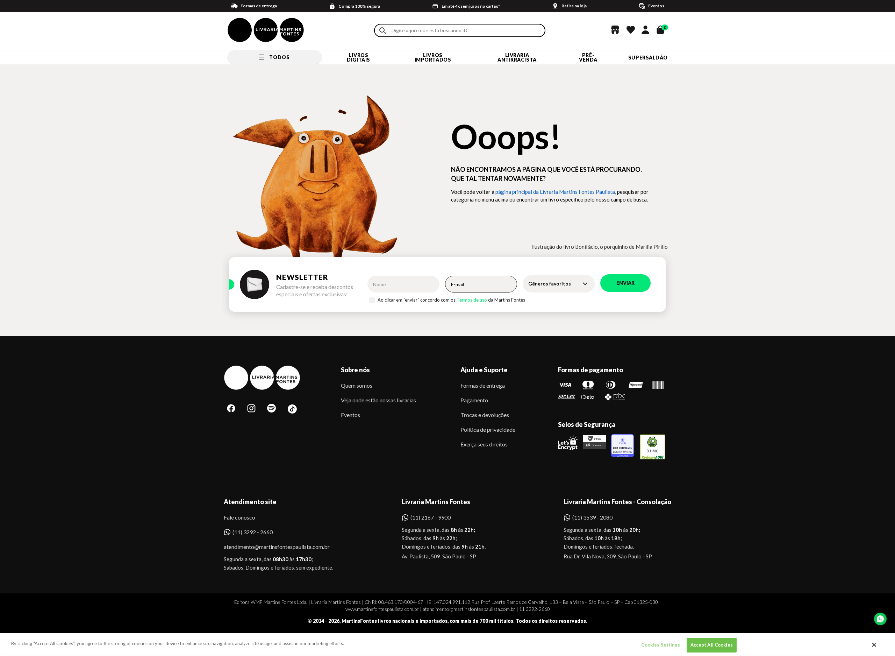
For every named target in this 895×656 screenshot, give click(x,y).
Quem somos (356, 385)
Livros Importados (433, 57)
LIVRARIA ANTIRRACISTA (517, 57)
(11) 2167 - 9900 (430, 517)
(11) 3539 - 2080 (592, 517)
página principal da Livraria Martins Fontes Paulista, (555, 192)
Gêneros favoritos (549, 284)
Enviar (625, 283)
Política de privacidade (487, 429)
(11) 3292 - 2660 (252, 532)
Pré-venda (588, 57)
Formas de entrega (482, 385)
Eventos (350, 414)
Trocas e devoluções (484, 414)
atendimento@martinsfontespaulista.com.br (270, 546)
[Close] (874, 645)
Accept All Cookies (711, 645)
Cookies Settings (660, 645)
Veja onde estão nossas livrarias (378, 400)
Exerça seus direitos (484, 444)
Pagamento (474, 400)
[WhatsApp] (880, 619)
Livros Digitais (358, 57)
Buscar (383, 30)
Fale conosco (239, 517)
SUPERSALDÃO (648, 57)
